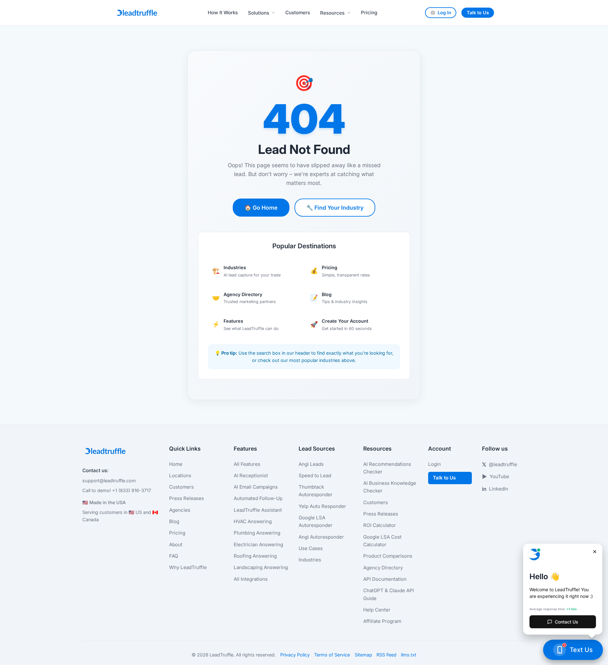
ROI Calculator (379, 525)
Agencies (179, 510)
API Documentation (385, 579)
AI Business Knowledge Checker (389, 487)
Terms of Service (332, 654)
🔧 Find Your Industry (335, 207)
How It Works (223, 13)
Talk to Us (478, 12)
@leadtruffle (499, 464)
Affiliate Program (382, 621)
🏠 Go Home (260, 207)
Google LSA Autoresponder (315, 521)
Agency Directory (383, 568)
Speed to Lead (315, 475)
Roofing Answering (255, 556)
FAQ (173, 556)
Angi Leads (311, 464)
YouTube (495, 476)
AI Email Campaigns (256, 487)
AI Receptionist (251, 475)
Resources (332, 13)
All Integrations (251, 579)
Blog (174, 521)
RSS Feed (386, 654)
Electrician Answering (258, 545)
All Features (247, 464)
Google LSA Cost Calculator (382, 541)
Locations (180, 475)
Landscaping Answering (261, 567)
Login (434, 464)
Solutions (258, 13)
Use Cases (311, 548)
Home (175, 464)
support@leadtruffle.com (109, 480)
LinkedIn (495, 489)
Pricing (369, 13)
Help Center (376, 610)
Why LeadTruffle (188, 567)
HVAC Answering (253, 521)
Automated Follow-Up (258, 498)
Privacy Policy (295, 654)
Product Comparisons (387, 556)
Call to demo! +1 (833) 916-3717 (116, 490)
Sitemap (363, 654)
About (175, 545)
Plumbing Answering (257, 533)
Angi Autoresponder (321, 537)
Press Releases (186, 498)
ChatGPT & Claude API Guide (388, 594)
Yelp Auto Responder (322, 506)
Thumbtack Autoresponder (315, 490)
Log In (444, 12)
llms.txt (408, 654)
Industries (310, 560)
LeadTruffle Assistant (258, 510)
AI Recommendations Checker (387, 468)
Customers (297, 13)
